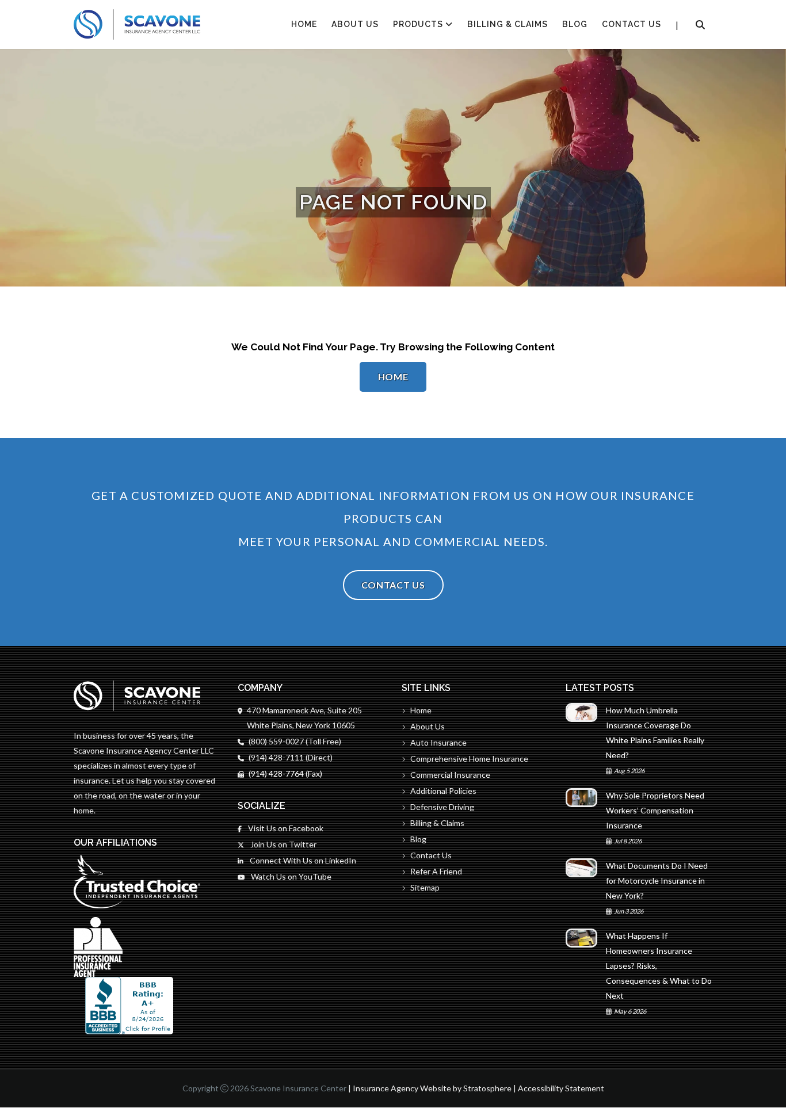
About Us (355, 24)
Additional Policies (443, 791)
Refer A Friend (436, 871)
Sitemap (425, 887)
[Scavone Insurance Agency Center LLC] (137, 24)
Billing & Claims (507, 24)
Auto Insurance (438, 742)
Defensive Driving (442, 807)
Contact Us (631, 24)
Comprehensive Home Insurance (469, 758)
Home (393, 376)
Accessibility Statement (561, 1088)
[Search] (700, 25)
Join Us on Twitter (282, 844)
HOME (304, 24)
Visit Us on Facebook (284, 828)
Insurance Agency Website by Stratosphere (432, 1088)
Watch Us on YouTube (290, 876)
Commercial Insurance (450, 775)
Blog (574, 24)
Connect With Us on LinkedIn (302, 860)
